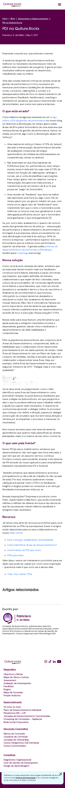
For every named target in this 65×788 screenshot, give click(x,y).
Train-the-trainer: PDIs (19, 574)
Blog (13, 19)
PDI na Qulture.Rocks (12, 23)
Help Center (16, 532)
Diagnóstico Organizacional (17, 759)
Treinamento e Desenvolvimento (33, 19)
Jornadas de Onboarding (16, 739)
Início (5, 19)
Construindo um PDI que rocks (24, 550)
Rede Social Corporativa (16, 722)
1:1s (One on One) (12, 707)
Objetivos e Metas (13, 674)
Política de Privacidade (26, 778)
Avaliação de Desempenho (17, 683)
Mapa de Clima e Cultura (16, 677)
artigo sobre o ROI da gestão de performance (29, 119)
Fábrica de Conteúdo (14, 733)
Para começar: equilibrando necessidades (30, 539)
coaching (22, 253)
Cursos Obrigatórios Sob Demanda (21, 742)
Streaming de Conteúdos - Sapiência (23, 719)
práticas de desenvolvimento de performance (30, 248)
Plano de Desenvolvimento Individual (22, 710)
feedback (46, 249)
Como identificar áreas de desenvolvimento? (32, 545)
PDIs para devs (15, 555)
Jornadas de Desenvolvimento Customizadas (27, 716)
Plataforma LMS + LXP (15, 713)
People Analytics (12, 695)
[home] (12, 4)
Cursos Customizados (15, 745)
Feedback (9, 686)
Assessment (10, 680)
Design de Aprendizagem (16, 765)
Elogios (7, 689)
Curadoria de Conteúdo (16, 736)
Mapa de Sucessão (13, 692)
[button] (60, 4)
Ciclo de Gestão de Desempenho (21, 762)
